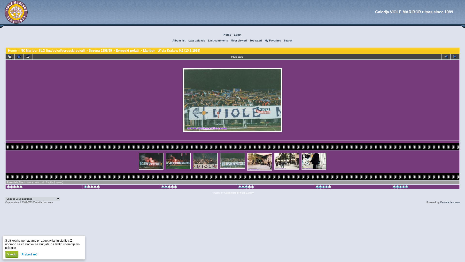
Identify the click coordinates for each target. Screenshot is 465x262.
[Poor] (92, 187)
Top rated (256, 40)
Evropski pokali (127, 50)
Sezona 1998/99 (100, 50)
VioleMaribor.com (450, 202)
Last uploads (196, 40)
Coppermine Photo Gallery (239, 193)
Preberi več (30, 254)
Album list (179, 40)
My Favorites (273, 40)
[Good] (246, 187)
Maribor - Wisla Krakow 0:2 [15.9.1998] (171, 50)
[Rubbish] (15, 187)
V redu (11, 254)
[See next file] (455, 56)
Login (237, 34)
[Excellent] (323, 187)
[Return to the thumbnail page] (10, 56)
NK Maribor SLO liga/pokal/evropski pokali (53, 50)
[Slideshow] (27, 56)
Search (288, 40)
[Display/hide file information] (19, 56)
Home (227, 34)
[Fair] (169, 187)
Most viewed (239, 40)
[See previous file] (446, 56)
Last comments (218, 40)
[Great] (400, 187)
